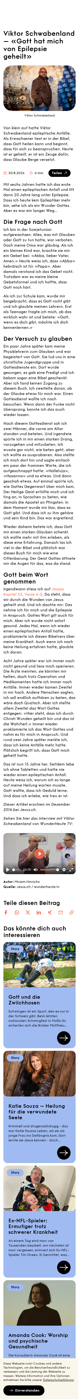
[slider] (16, 870)
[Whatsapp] (16, 912)
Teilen (57, 173)
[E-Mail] (60, 912)
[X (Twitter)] (27, 912)
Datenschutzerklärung (58, 1380)
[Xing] (49, 912)
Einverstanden (27, 1390)
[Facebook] (5, 912)
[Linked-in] (38, 912)
